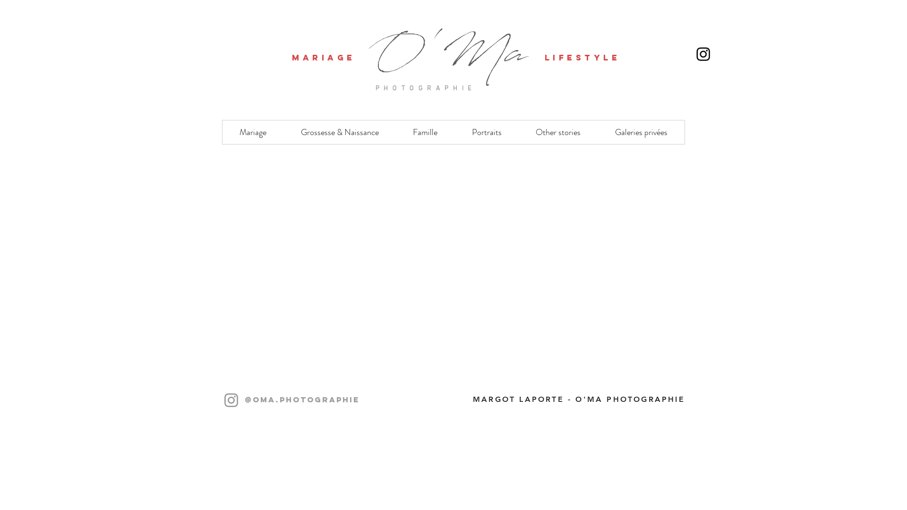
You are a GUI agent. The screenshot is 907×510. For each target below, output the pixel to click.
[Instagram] (231, 400)
